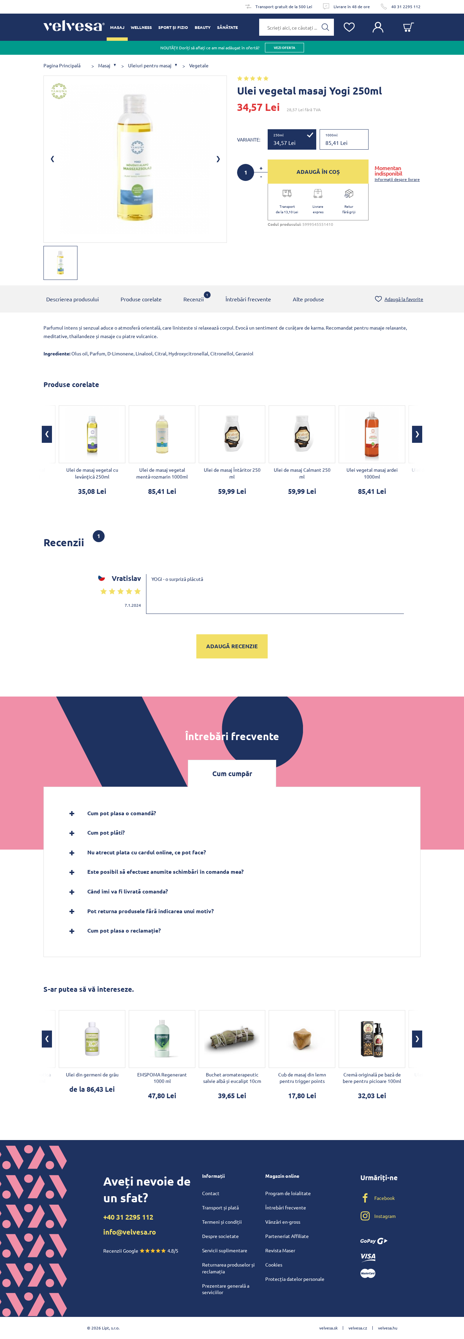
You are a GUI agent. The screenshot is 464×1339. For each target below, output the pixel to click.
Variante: (248, 139)
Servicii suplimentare (224, 1250)
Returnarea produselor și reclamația (228, 1267)
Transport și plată (220, 1207)
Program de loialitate (288, 1193)
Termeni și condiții (222, 1222)
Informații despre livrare (397, 179)
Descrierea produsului (72, 299)
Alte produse (308, 299)
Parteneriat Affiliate (287, 1236)
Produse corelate (141, 299)
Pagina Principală (62, 65)
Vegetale (199, 65)
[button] (46, 434)
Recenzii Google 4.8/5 (140, 1251)
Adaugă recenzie (232, 646)
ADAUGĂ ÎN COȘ (318, 171)
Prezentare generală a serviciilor (225, 1289)
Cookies (273, 1264)
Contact (210, 1193)
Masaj (104, 65)
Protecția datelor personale (294, 1279)
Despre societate (220, 1236)
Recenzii (193, 297)
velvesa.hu (387, 1327)
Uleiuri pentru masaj (150, 65)
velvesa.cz (358, 1327)
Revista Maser (280, 1250)
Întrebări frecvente (248, 299)
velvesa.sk (328, 1327)
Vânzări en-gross (282, 1222)
